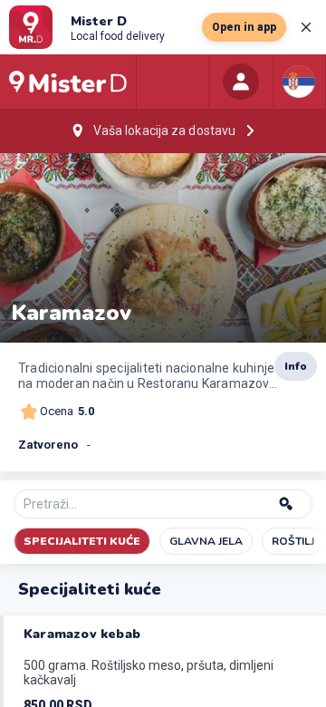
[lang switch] (299, 81)
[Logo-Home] (68, 81)
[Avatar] (241, 81)
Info (295, 366)
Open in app (244, 27)
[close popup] (306, 27)
